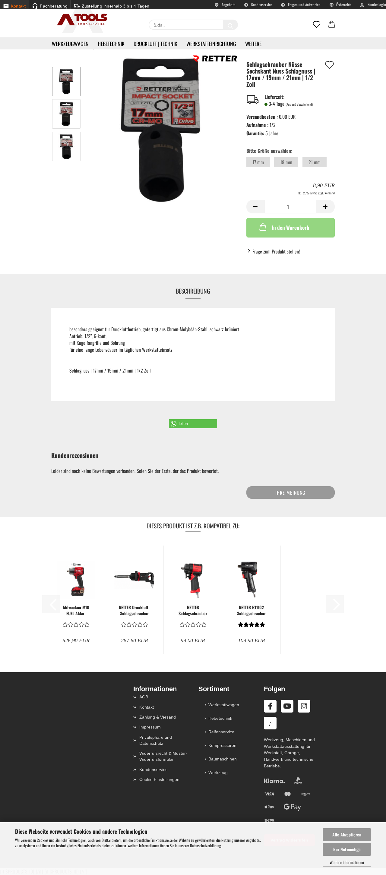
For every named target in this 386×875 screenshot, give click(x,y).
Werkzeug (218, 772)
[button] (331, 24)
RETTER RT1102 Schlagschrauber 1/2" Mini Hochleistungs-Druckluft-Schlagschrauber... (251, 610)
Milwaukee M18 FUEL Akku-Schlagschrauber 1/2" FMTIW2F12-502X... (76, 610)
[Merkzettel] (316, 24)
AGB (143, 696)
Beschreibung (193, 290)
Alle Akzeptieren (346, 834)
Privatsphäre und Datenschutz (155, 740)
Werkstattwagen (223, 704)
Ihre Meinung (290, 492)
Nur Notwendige (347, 849)
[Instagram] (304, 706)
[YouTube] (287, 706)
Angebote (228, 5)
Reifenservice (221, 731)
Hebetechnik (111, 44)
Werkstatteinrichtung (211, 44)
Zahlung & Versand (157, 717)
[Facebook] (270, 706)
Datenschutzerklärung (205, 845)
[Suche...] (230, 25)
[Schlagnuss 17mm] (161, 129)
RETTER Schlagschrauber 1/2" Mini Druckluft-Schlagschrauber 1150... (193, 610)
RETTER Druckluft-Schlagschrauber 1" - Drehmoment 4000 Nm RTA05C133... (134, 610)
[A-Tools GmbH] (80, 20)
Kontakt (146, 707)
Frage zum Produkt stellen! (276, 251)
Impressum (150, 727)
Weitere (253, 44)
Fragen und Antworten (304, 5)
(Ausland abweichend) (299, 104)
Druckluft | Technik (155, 44)
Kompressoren (222, 745)
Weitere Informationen (347, 862)
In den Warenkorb (290, 227)
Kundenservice (261, 5)
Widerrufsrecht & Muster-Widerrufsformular (163, 756)
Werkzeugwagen (70, 44)
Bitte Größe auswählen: (269, 150)
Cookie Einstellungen (159, 779)
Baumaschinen (222, 759)
